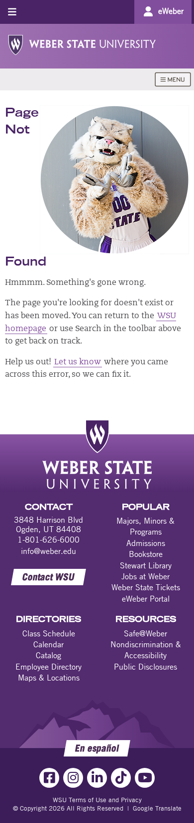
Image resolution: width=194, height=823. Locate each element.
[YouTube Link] (145, 778)
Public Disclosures (145, 667)
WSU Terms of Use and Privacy (97, 800)
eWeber (171, 11)
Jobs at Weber (145, 576)
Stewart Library (146, 565)
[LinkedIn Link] (97, 778)
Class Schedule (48, 633)
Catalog (48, 655)
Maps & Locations (49, 678)
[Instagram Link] (73, 778)
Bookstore (146, 554)
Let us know (77, 362)
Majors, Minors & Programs (145, 526)
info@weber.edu (48, 551)
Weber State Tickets (145, 587)
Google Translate (157, 808)
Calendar (48, 644)
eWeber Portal (146, 599)
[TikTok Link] (121, 778)
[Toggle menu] (12, 11)
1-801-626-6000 (48, 540)
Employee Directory (48, 667)
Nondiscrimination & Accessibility (145, 649)
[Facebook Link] (49, 778)
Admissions (145, 543)
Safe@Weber (145, 633)
